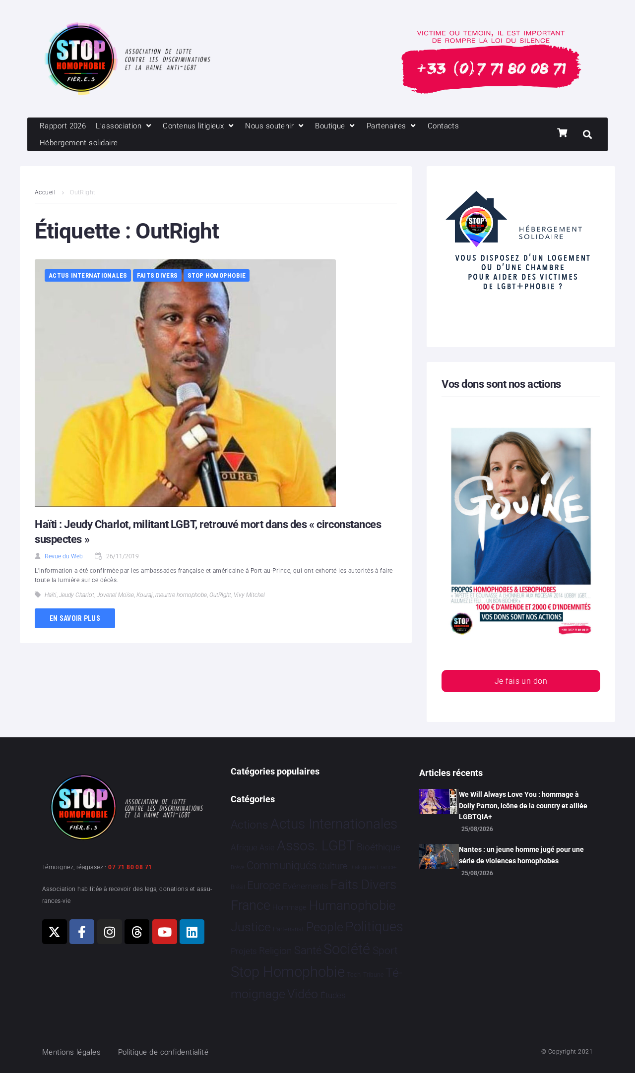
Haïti (51, 595)
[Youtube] (164, 931)
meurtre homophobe (181, 595)
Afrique (244, 847)
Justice (251, 927)
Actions (249, 825)
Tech (354, 974)
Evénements (305, 886)
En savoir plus (75, 618)
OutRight (220, 595)
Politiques (374, 927)
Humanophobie (352, 905)
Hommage (289, 907)
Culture (333, 866)
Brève (238, 867)
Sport (385, 950)
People (324, 927)
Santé (307, 950)
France (250, 905)
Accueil (45, 192)
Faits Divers (157, 275)
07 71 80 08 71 (130, 867)
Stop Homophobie (217, 275)
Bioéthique (378, 847)
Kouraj (144, 595)
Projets (244, 951)
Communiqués (282, 865)
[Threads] (137, 931)
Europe (263, 885)
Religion (275, 951)
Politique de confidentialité (163, 1052)
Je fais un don (521, 681)
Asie (266, 847)
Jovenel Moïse (115, 595)
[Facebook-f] (81, 931)
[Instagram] (109, 931)
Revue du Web (64, 556)
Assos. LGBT (316, 845)
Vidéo (302, 993)
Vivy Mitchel (249, 595)
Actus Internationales (88, 275)
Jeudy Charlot (76, 595)
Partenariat (288, 929)
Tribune (373, 974)
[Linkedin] (192, 931)
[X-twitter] (54, 931)
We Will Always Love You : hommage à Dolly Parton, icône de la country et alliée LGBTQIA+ (523, 805)
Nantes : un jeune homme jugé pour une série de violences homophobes (521, 854)
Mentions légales (71, 1052)
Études (333, 995)
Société (346, 949)
